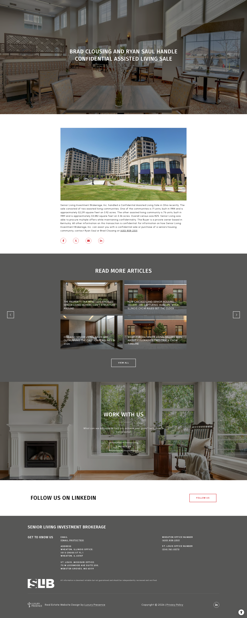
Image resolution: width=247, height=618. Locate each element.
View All (123, 363)
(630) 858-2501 (128, 230)
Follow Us (203, 498)
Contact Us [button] (123, 446)
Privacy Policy (175, 604)
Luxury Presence (94, 604)
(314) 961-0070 (170, 549)
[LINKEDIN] (216, 605)
